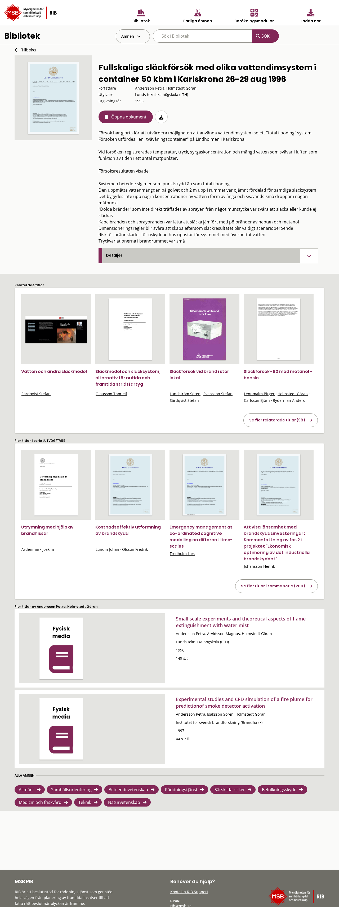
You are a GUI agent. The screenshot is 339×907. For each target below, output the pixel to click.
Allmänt (26, 789)
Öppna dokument (128, 117)
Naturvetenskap (124, 802)
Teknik (84, 802)
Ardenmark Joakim (37, 549)
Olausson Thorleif (111, 393)
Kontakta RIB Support (189, 891)
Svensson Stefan (218, 393)
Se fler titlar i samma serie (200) (273, 586)
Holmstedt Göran (293, 393)
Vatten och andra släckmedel (54, 371)
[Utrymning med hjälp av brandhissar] (56, 485)
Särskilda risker (230, 789)
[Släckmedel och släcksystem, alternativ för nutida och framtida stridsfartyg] (130, 329)
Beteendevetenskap (128, 789)
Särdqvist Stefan (36, 393)
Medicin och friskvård (40, 802)
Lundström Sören (185, 393)
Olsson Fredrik (135, 549)
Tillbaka (28, 50)
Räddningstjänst (181, 789)
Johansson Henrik (259, 566)
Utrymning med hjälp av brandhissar (47, 530)
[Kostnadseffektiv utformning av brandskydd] (130, 485)
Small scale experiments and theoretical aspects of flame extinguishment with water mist (241, 621)
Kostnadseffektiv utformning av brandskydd (128, 530)
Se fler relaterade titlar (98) (277, 420)
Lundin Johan (107, 549)
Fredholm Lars (182, 553)
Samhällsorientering (71, 789)
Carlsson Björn (257, 400)
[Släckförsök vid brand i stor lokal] (204, 329)
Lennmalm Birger (259, 393)
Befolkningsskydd (279, 789)
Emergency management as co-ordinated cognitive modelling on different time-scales (201, 536)
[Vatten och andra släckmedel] (56, 329)
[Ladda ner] (161, 117)
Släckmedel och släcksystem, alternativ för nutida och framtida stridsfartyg (127, 377)
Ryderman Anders (289, 400)
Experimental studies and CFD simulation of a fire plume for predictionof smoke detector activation (244, 702)
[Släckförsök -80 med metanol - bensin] (278, 329)
